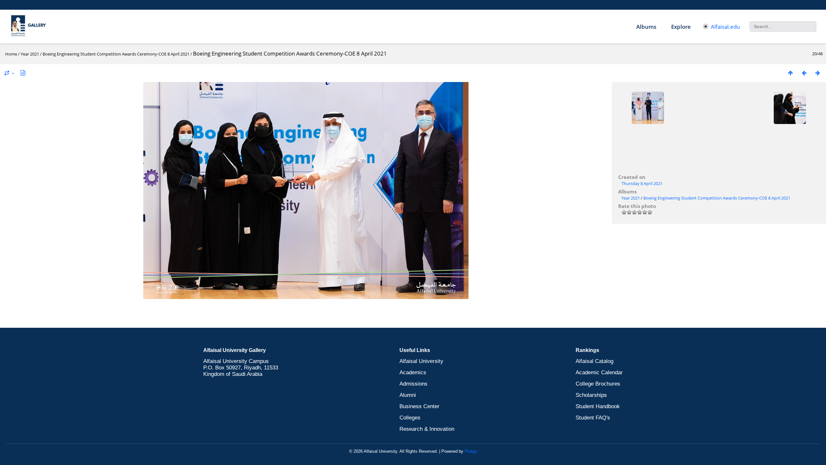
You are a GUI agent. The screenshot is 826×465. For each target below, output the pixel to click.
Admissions (413, 384)
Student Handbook (598, 406)
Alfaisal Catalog (594, 361)
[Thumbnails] (790, 73)
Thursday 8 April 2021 (641, 183)
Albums (646, 26)
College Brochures (598, 384)
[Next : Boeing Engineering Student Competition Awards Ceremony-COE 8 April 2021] (817, 73)
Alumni (407, 395)
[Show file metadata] (23, 73)
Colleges (409, 418)
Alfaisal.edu (725, 26)
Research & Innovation (426, 429)
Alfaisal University (421, 361)
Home (11, 54)
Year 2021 (30, 54)
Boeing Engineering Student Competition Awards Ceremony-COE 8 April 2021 (116, 54)
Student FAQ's (593, 418)
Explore (681, 26)
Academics (412, 372)
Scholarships (591, 395)
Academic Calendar (599, 372)
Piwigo (471, 451)
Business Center (419, 406)
